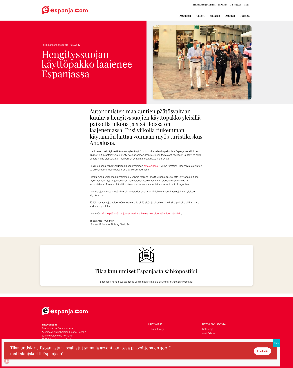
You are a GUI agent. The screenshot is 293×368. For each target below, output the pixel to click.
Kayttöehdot (208, 333)
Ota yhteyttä (235, 4)
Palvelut (245, 15)
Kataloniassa (151, 165)
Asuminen (185, 15)
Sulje (276, 343)
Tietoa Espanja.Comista (204, 4)
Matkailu (215, 15)
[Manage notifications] (6, 361)
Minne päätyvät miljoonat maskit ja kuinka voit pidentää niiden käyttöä (141, 213)
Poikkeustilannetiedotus (55, 44)
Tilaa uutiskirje (156, 329)
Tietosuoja (207, 329)
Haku (246, 4)
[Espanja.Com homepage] (49, 10)
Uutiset (200, 15)
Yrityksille (222, 4)
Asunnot (230, 15)
